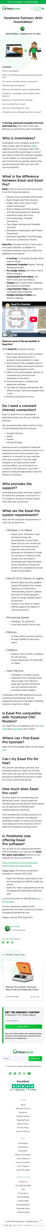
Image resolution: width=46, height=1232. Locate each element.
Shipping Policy (23, 1120)
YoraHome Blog (23, 1212)
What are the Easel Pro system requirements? (21, 89)
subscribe (23, 1026)
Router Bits (23, 1151)
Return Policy (23, 1124)
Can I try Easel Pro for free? (13, 104)
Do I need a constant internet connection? (20, 81)
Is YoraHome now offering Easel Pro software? (21, 112)
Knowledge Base (23, 1205)
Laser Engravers (23, 1158)
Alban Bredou (13, 996)
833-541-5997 (32, 2)
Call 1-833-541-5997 (23, 1186)
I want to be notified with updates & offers (24, 1066)
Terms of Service (23, 1131)
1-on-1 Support (23, 1166)
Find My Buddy (23, 1197)
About (23, 1105)
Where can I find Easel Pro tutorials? (17, 100)
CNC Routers (23, 1147)
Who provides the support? (13, 85)
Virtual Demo (23, 1193)
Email (19, 2)
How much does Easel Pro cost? (15, 108)
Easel (34, 146)
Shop (37, 8)
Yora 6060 (17, 729)
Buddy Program (23, 1116)
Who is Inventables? (10, 71)
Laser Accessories (23, 1162)
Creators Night (23, 1201)
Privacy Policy (23, 1128)
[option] (23, 2)
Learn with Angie (23, 1170)
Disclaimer (23, 1112)
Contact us (23, 1182)
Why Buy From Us (23, 1108)
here (4, 750)
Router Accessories (23, 1155)
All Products (23, 1143)
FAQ (23, 1189)
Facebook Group (23, 1208)
